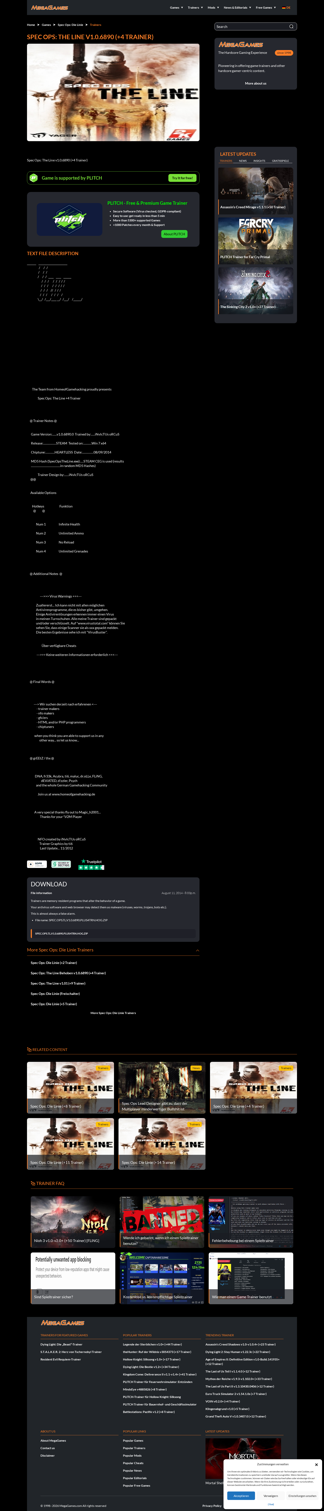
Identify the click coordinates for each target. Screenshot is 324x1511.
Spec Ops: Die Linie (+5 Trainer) (54, 1004)
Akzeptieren (241, 1496)
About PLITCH (174, 234)
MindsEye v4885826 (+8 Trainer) (145, 1389)
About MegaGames (53, 1440)
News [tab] (243, 160)
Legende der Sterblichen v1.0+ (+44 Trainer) (152, 1344)
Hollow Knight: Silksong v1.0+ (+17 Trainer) (151, 1359)
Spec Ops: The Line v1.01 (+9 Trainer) (58, 983)
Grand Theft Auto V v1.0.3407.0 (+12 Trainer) (236, 1416)
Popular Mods (132, 1455)
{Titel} (271, 1504)
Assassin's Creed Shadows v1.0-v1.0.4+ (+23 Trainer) (241, 1344)
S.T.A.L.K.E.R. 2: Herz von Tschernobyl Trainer (71, 1352)
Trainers (95, 24)
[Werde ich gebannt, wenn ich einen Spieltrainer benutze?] (162, 1221)
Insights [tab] (259, 160)
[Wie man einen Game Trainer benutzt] (251, 1278)
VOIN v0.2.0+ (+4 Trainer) (223, 1401)
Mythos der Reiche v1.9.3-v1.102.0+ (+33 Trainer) (239, 1379)
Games (46, 24)
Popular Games (133, 1440)
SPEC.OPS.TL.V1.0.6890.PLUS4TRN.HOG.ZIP (61, 933)
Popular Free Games (136, 1485)
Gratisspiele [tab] (280, 160)
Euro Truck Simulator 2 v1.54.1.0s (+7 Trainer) (236, 1394)
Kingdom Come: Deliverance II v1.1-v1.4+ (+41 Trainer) (159, 1374)
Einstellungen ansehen (302, 1496)
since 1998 (284, 52)
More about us (255, 83)
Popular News (132, 1470)
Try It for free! (182, 178)
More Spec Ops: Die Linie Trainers (113, 1013)
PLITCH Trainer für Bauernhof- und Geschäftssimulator (160, 1404)
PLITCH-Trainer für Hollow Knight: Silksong (152, 1397)
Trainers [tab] (226, 160)
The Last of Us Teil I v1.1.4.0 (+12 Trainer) (233, 1371)
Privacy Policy (212, 1505)
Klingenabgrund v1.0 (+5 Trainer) (227, 1409)
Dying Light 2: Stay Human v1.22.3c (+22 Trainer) (238, 1352)
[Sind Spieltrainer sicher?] (73, 1278)
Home (31, 24)
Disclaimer (47, 1455)
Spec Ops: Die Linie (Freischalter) (55, 994)
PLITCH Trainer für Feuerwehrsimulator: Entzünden (157, 1382)
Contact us (47, 1448)
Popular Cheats (133, 1463)
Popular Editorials (135, 1478)
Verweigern (271, 1496)
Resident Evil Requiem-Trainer (60, 1359)
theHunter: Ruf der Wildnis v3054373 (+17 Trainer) (157, 1352)
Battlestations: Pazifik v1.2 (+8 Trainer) (149, 1412)
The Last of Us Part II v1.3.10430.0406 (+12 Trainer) (240, 1386)
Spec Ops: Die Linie (70, 24)
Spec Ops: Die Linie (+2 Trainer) (54, 963)
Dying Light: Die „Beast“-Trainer (61, 1344)
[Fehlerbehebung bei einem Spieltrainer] (251, 1221)
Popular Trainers (134, 1448)
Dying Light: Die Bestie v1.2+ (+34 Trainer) (151, 1367)
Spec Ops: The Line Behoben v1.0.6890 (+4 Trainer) (68, 973)
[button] (316, 1464)
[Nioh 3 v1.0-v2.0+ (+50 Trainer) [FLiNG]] (73, 1221)
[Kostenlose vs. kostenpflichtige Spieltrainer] (162, 1278)
